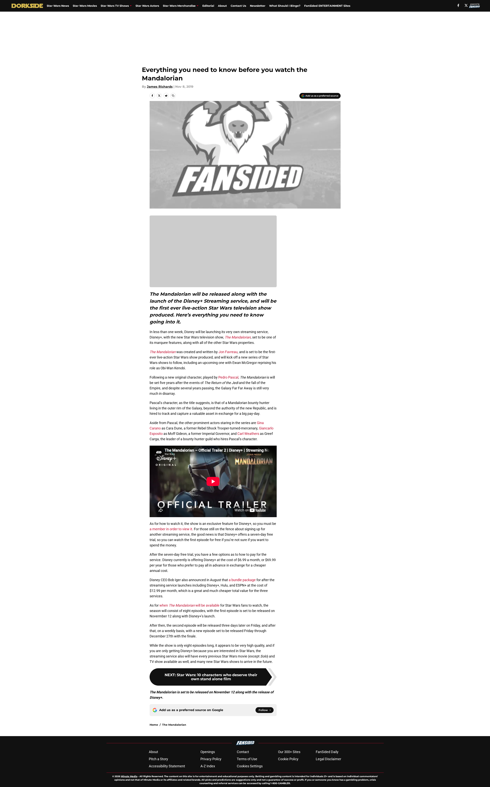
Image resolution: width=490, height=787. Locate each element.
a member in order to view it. (171, 529)
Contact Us (238, 6)
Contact (243, 752)
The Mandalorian (174, 724)
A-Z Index (207, 766)
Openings (207, 752)
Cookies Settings (250, 766)
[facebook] (458, 5)
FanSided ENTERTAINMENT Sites (327, 6)
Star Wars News (58, 6)
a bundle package (242, 580)
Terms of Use (247, 759)
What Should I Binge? (284, 6)
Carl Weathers (248, 434)
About (222, 6)
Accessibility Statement (167, 766)
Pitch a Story (158, 759)
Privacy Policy (210, 759)
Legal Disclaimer (328, 759)
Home (154, 724)
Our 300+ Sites (289, 752)
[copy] (173, 95)
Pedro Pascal (228, 377)
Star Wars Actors (147, 6)
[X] (466, 5)
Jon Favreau (228, 352)
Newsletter (257, 6)
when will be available (189, 605)
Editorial (208, 6)
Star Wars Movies (85, 6)
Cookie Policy (288, 759)
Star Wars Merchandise (179, 6)
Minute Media (129, 776)
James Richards (160, 86)
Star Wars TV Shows (115, 6)
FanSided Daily (327, 752)
